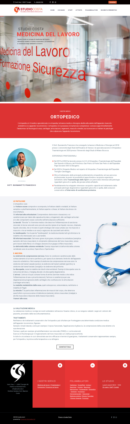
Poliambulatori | (55, 385)
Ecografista (81, 385)
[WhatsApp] (55, 2)
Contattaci (112, 2)
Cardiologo (73, 385)
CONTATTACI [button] (65, 347)
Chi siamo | (106, 387)
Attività (79, 10)
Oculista (80, 387)
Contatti (116, 387)
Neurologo (73, 387)
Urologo (88, 385)
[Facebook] (50, 2)
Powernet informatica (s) (28, 419)
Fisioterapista (83, 389)
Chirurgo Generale (75, 398)
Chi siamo (61, 10)
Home (52, 10)
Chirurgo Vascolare (87, 396)
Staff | (112, 387)
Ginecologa (85, 394)
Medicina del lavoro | (44, 385)
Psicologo (85, 398)
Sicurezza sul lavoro (52, 387)
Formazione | (41, 387)
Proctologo (81, 392)
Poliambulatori (91, 10)
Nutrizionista (74, 389)
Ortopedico (92, 389)
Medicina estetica (75, 396)
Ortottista (74, 392)
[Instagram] (52, 2)
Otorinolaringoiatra (75, 394)
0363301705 (39, 2)
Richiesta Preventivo (109, 10)
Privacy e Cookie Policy (65, 417)
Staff (70, 10)
